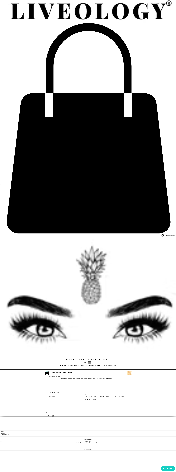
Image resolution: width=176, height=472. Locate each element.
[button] (47, 373)
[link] (88, 128)
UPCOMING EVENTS (65, 372)
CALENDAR (54, 372)
